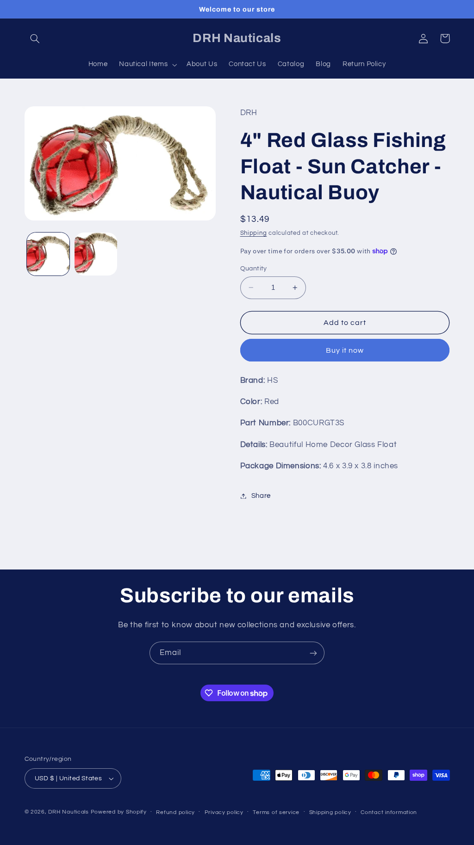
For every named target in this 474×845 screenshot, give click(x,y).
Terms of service (276, 812)
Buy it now (345, 350)
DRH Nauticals (68, 811)
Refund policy (175, 812)
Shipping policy (330, 812)
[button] (35, 38)
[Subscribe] (313, 653)
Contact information (389, 812)
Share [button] (261, 495)
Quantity (253, 268)
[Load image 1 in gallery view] (48, 254)
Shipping (253, 233)
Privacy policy (224, 812)
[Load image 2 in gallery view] (96, 254)
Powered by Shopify (119, 811)
